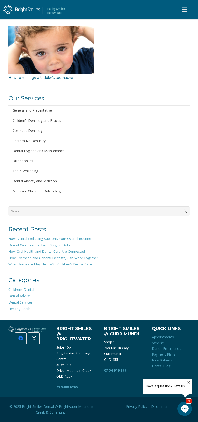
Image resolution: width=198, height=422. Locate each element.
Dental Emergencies (167, 348)
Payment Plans (163, 354)
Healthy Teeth (19, 308)
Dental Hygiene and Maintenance (38, 151)
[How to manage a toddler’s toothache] (51, 29)
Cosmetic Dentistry (27, 130)
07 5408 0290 (67, 387)
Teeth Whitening (25, 171)
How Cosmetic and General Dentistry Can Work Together (53, 258)
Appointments (163, 337)
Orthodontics (23, 160)
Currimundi (58, 412)
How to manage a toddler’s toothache (40, 77)
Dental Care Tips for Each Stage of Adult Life (43, 245)
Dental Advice (19, 295)
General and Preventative (32, 110)
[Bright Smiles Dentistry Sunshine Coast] (34, 9)
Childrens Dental (21, 289)
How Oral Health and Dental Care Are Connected (46, 251)
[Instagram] (34, 338)
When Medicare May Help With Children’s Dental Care (50, 264)
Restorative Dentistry (29, 140)
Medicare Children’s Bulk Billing (37, 191)
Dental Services (20, 302)
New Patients (162, 360)
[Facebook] (21, 338)
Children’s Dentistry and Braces (37, 120)
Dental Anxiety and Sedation (35, 181)
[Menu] (185, 10)
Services (158, 342)
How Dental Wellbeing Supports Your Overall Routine (49, 238)
